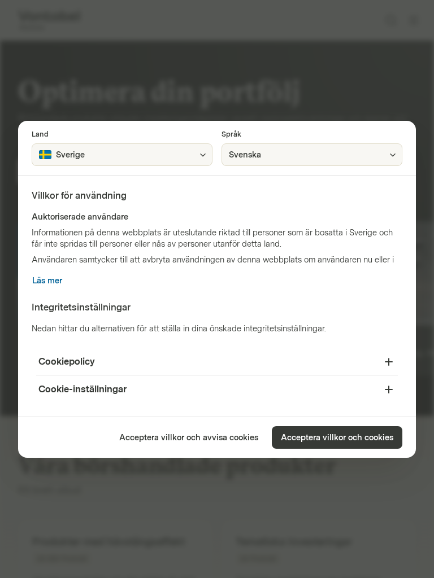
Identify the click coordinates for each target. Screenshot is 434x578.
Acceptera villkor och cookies (337, 438)
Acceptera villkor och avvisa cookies (188, 438)
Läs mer (47, 281)
